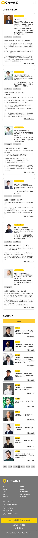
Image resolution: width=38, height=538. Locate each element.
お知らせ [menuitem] (5, 494)
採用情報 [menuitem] (22, 489)
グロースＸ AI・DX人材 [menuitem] (8, 510)
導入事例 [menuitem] (5, 489)
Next (33, 466)
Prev (5, 466)
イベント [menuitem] (5, 491)
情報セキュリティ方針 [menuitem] (25, 494)
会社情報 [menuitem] (22, 486)
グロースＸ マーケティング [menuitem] (8, 501)
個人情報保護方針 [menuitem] (24, 491)
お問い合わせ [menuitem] (19, 528)
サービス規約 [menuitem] (23, 496)
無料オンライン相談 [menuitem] (19, 525)
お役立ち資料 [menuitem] (5, 496)
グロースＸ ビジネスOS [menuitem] (8, 508)
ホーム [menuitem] (4, 486)
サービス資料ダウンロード (19, 520)
